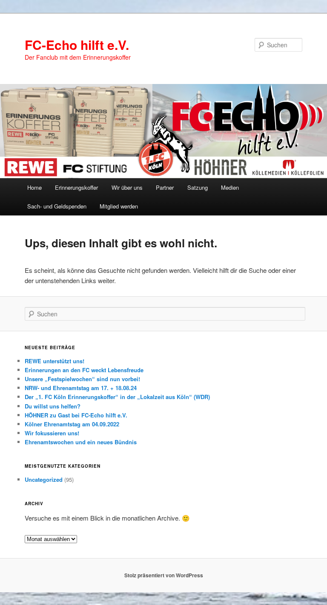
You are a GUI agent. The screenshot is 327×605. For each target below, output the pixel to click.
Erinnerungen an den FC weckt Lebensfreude (84, 370)
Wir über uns (127, 187)
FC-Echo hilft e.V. (77, 44)
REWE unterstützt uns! (54, 361)
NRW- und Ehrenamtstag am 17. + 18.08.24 (81, 388)
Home (34, 187)
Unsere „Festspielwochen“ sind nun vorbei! (82, 379)
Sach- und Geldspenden (56, 206)
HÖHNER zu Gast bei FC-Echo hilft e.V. (76, 415)
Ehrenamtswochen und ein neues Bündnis (81, 442)
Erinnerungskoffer (76, 187)
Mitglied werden (119, 206)
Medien (230, 187)
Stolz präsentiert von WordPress (163, 575)
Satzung (197, 187)
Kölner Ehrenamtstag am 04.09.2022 (72, 424)
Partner (165, 187)
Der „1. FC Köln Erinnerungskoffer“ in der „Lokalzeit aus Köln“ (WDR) (117, 397)
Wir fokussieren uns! (52, 433)
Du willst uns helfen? (52, 406)
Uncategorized (44, 479)
